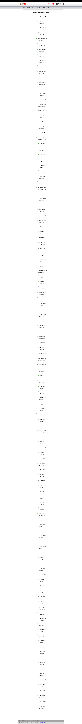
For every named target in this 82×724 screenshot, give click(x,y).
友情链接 (31, 720)
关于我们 (20, 720)
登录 (60, 0)
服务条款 (34, 720)
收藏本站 (57, 0)
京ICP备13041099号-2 (43, 722)
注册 (62, 0)
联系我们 (23, 720)
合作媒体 (27, 720)
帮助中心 (38, 720)
